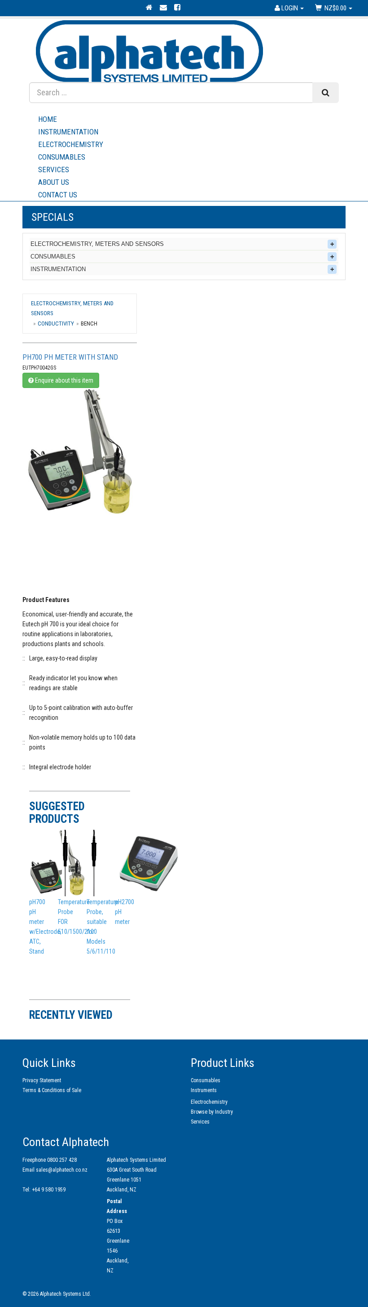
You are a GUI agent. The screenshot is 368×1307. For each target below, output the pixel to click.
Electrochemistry (70, 144)
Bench (89, 323)
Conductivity (56, 323)
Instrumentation (68, 131)
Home (47, 119)
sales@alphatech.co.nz (62, 1170)
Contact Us (57, 194)
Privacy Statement (41, 1080)
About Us (53, 182)
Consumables (61, 156)
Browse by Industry (212, 1112)
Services (53, 169)
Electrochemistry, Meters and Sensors (97, 244)
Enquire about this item (63, 380)
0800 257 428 (62, 1160)
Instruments (204, 1090)
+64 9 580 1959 (49, 1190)
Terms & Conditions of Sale (51, 1090)
